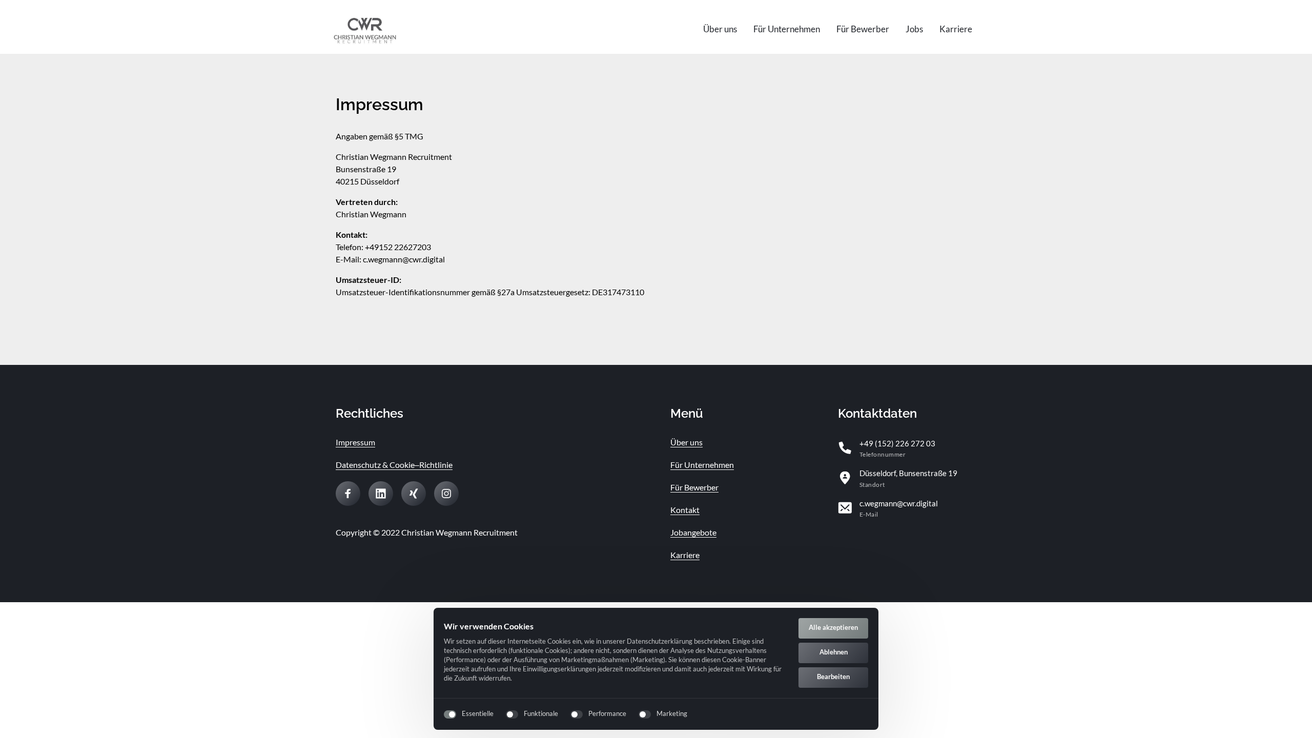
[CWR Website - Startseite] (364, 29)
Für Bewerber (694, 487)
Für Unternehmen (702, 464)
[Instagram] (446, 493)
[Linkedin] (380, 493)
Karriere (685, 555)
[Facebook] (348, 493)
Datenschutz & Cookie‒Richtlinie (394, 464)
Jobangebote (693, 532)
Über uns (686, 442)
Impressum (355, 442)
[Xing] (413, 493)
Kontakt (685, 510)
